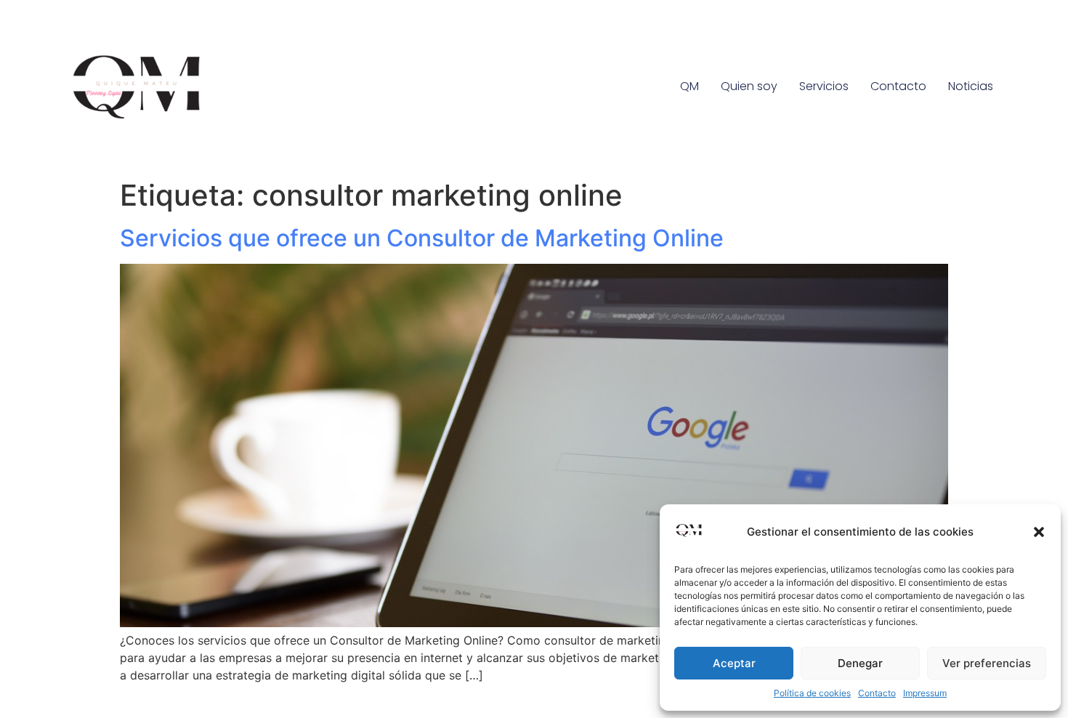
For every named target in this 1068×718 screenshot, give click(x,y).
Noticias (970, 86)
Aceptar (734, 663)
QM (689, 86)
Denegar (860, 663)
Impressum (925, 692)
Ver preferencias (986, 663)
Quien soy (749, 86)
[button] (1039, 532)
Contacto (877, 692)
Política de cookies (812, 692)
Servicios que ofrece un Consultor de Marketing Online (422, 238)
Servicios (824, 86)
